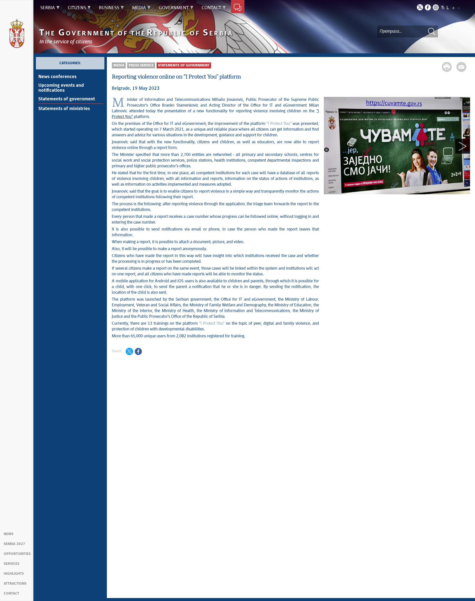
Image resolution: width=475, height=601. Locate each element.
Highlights (14, 573)
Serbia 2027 (14, 544)
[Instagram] (436, 7)
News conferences (57, 77)
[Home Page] (16, 33)
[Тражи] (432, 31)
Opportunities (17, 554)
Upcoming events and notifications (61, 88)
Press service (141, 65)
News (8, 534)
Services (11, 564)
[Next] (462, 146)
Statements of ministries (64, 109)
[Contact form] (237, 8)
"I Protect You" (278, 124)
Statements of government (66, 99)
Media (118, 65)
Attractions (15, 583)
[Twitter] (420, 7)
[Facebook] (428, 7)
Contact (11, 593)
